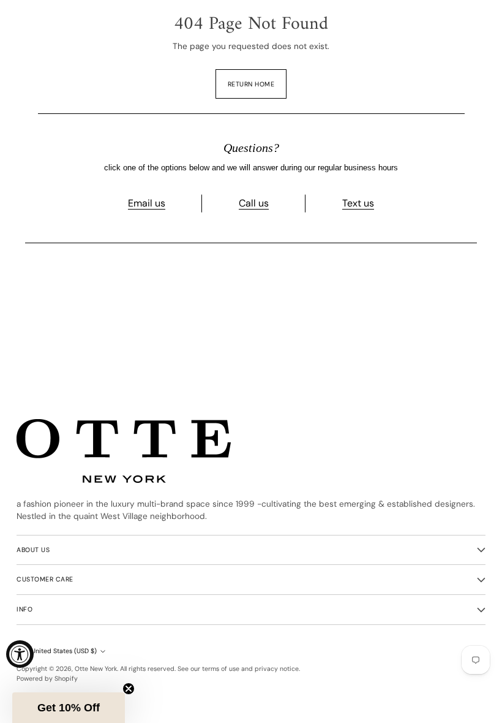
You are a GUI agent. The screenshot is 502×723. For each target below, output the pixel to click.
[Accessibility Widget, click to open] (20, 654)
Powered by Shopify (47, 679)
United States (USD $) (64, 651)
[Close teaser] (128, 689)
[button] (68, 707)
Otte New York (96, 669)
